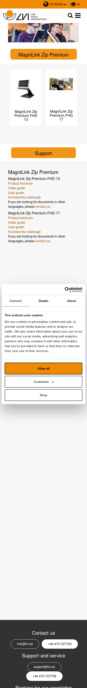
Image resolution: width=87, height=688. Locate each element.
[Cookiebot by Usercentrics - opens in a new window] (64, 289)
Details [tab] (44, 301)
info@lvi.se (25, 643)
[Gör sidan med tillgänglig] (75, 4)
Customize (41, 381)
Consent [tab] (16, 301)
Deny (43, 395)
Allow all (43, 368)
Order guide (16, 188)
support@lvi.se (44, 666)
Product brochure (20, 183)
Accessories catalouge (24, 197)
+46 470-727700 (60, 643)
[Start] (25, 15)
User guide (16, 192)
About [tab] (71, 301)
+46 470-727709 (44, 676)
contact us (42, 206)
